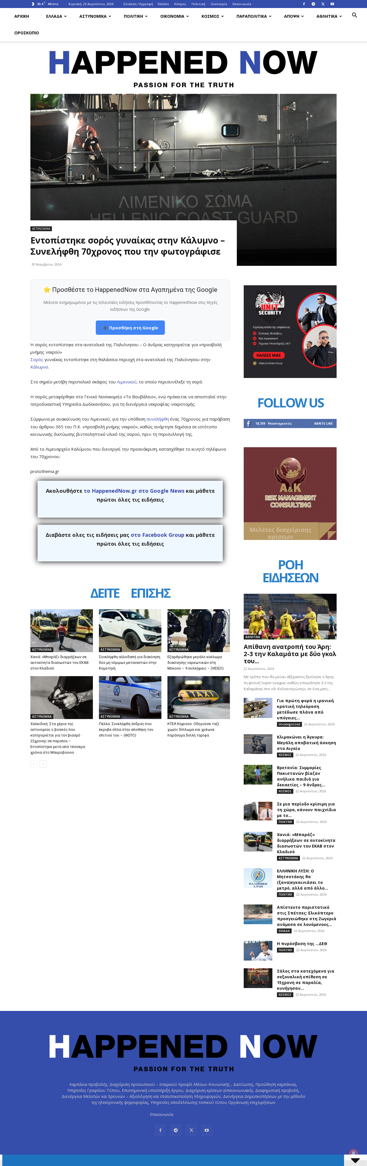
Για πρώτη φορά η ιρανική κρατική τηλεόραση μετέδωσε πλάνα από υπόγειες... (305, 709)
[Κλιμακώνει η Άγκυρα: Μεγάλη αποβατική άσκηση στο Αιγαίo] (258, 744)
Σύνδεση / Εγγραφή (138, 4)
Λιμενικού (126, 382)
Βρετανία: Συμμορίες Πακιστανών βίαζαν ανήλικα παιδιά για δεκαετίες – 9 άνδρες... (301, 776)
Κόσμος (180, 4)
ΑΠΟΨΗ (291, 16)
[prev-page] (34, 763)
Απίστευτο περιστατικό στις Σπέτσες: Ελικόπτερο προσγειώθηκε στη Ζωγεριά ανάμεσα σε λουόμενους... (306, 915)
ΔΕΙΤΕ (104, 593)
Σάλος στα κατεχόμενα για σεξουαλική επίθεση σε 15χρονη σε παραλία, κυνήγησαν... (305, 979)
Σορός (37, 359)
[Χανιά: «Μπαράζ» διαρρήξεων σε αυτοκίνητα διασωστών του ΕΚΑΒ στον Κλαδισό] (61, 630)
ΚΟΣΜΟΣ (210, 16)
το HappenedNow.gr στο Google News (134, 490)
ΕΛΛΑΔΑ (54, 16)
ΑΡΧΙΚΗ (21, 16)
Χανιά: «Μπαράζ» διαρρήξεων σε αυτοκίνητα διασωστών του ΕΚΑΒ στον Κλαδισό (59, 662)
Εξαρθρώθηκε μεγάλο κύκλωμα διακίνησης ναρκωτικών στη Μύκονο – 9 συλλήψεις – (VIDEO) (195, 662)
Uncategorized (289, 724)
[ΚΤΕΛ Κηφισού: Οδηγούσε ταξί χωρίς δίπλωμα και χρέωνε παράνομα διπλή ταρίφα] (198, 697)
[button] (354, 16)
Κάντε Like (323, 423)
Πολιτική (198, 4)
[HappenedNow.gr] (183, 65)
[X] (323, 4)
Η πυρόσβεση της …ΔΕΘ (302, 943)
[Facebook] (304, 4)
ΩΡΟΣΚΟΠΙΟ (26, 32)
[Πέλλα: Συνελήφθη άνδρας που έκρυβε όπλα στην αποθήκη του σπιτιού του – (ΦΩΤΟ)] (130, 697)
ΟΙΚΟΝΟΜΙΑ (172, 16)
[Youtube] (332, 4)
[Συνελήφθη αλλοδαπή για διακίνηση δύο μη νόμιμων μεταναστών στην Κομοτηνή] (130, 630)
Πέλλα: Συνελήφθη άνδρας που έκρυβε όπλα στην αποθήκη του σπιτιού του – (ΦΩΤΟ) (126, 729)
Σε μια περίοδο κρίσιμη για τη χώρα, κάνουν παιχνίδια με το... (306, 809)
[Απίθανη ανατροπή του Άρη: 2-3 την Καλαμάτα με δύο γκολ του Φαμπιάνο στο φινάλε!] (290, 617)
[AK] (290, 538)
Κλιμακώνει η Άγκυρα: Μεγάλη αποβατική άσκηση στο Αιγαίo (306, 742)
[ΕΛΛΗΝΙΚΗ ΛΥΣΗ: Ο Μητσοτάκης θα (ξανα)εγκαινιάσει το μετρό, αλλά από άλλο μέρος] (258, 878)
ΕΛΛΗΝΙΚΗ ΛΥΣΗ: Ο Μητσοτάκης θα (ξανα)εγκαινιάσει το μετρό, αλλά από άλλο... (302, 879)
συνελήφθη (158, 419)
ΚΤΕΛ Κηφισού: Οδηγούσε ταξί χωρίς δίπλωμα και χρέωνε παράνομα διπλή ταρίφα (193, 729)
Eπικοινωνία (242, 4)
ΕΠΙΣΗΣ (150, 593)
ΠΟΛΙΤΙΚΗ (133, 16)
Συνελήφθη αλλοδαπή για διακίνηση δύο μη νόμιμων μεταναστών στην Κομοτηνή (129, 662)
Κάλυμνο (39, 367)
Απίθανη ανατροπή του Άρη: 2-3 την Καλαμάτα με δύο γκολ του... (290, 654)
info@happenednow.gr (196, 1114)
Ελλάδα (163, 4)
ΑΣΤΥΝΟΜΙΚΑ (93, 16)
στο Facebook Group (157, 534)
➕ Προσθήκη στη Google (130, 327)
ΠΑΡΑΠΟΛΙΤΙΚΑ (252, 16)
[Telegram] (313, 4)
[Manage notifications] (353, 1153)
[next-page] (43, 763)
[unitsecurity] (290, 376)
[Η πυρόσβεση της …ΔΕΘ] (258, 951)
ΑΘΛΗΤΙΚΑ (327, 16)
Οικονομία (219, 4)
